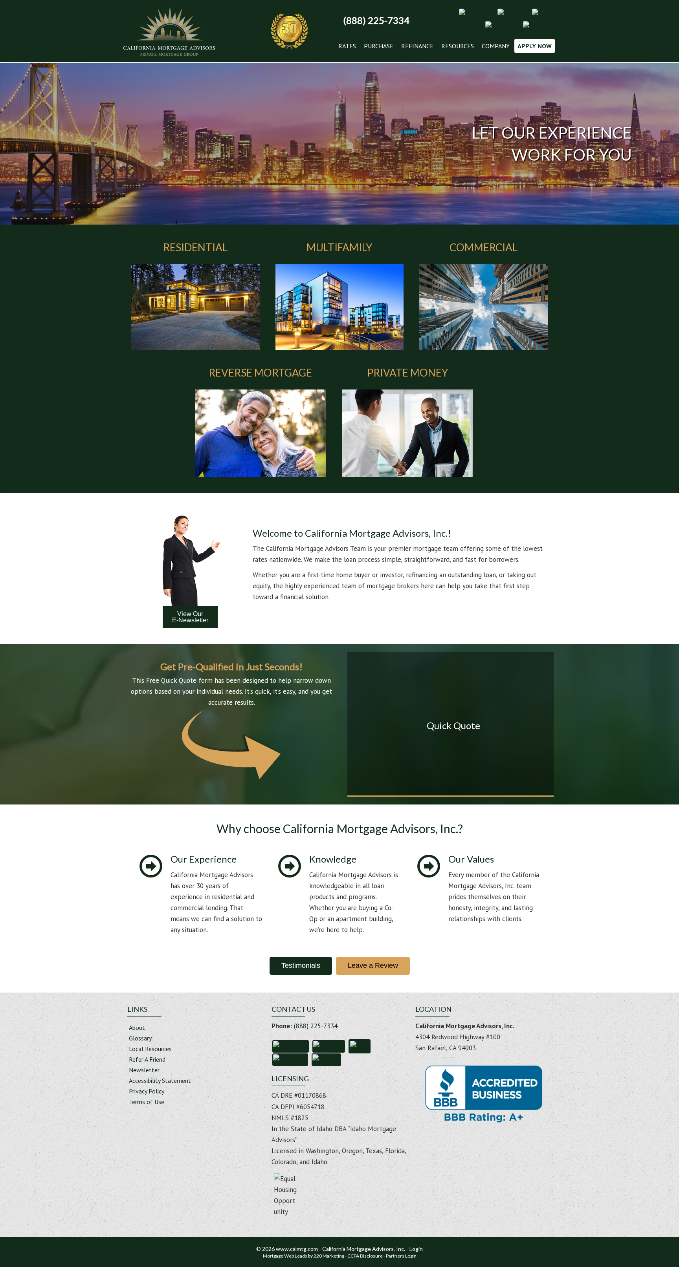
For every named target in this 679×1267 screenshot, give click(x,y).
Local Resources (150, 1049)
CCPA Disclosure (365, 1256)
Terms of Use (146, 1102)
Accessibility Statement (160, 1080)
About (137, 1027)
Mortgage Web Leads (285, 1256)
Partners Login (401, 1256)
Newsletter (144, 1070)
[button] (476, 13)
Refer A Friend (147, 1059)
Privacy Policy (146, 1091)
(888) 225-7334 (316, 1026)
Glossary (140, 1038)
